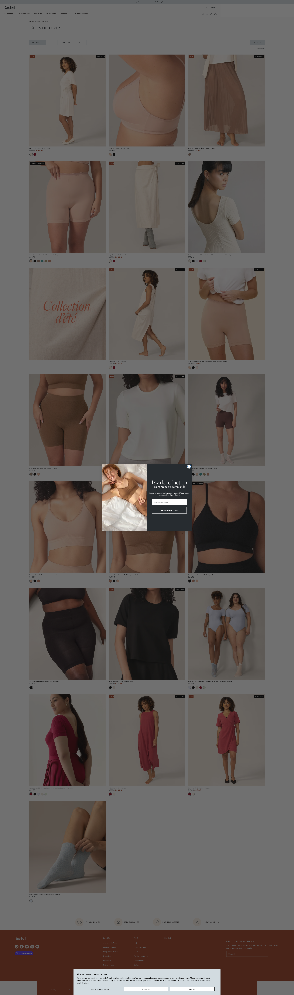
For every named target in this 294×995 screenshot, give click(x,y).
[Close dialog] (189, 466)
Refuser (192, 989)
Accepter (146, 989)
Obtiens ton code (169, 510)
